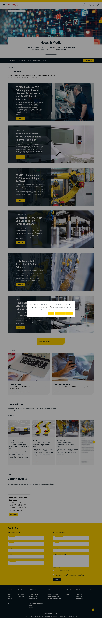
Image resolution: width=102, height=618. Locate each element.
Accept (69, 313)
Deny (51, 313)
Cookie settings (60, 313)
